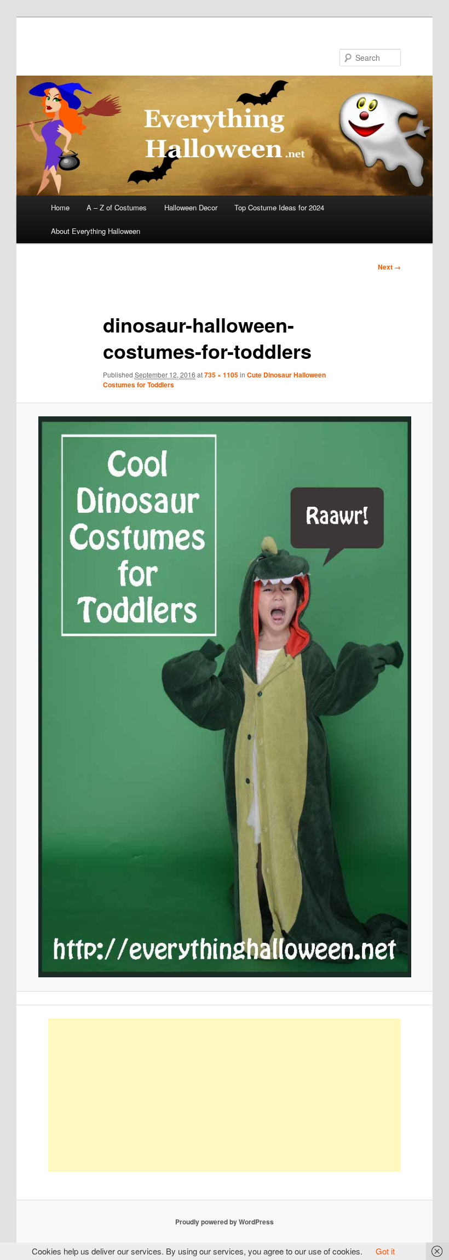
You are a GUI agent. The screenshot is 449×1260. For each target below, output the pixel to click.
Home (60, 207)
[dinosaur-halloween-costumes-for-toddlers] (224, 696)
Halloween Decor (190, 207)
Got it (385, 1251)
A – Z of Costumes (117, 207)
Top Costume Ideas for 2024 (279, 207)
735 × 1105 (221, 375)
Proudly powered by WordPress (224, 1222)
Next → (389, 267)
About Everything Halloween (95, 231)
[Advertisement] (224, 1095)
